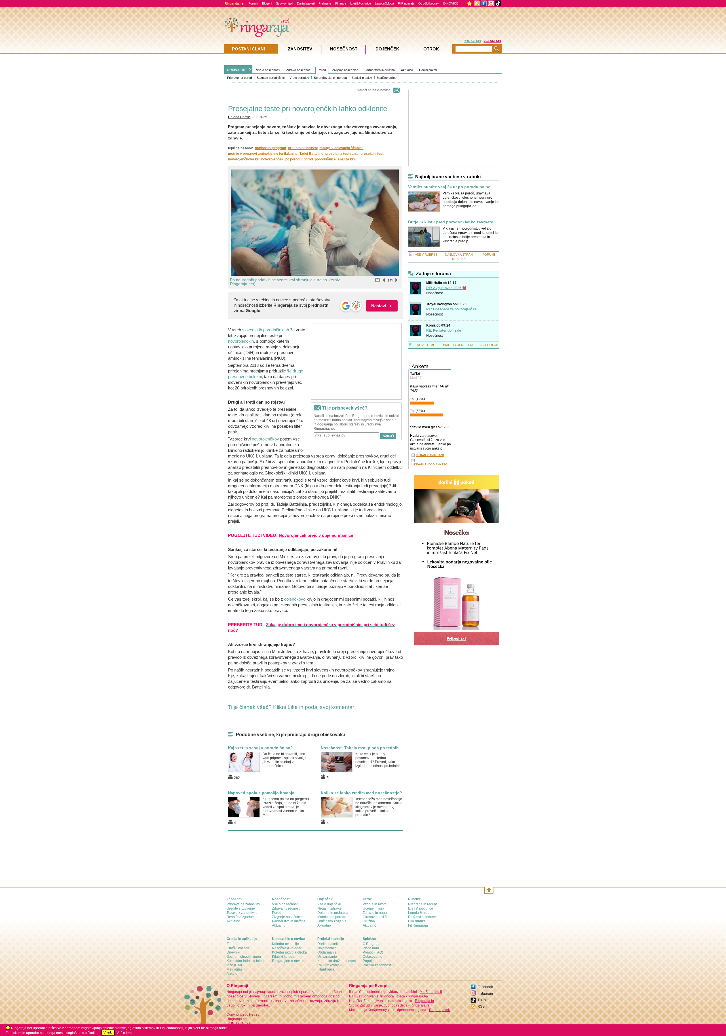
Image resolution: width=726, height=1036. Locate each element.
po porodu (293, 159)
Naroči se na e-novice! (374, 90)
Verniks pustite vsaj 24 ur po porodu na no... (451, 187)
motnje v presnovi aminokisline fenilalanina (262, 154)
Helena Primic (239, 117)
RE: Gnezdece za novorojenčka (451, 309)
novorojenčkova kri (243, 159)
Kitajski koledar (284, 957)
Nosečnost (434, 293)
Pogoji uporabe (375, 961)
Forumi (253, 3)
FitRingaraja (406, 3)
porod (308, 159)
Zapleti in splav (362, 77)
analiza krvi (347, 159)
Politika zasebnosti (377, 965)
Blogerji (267, 3)
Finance (340, 3)
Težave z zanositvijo (242, 913)
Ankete (232, 974)
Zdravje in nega (375, 913)
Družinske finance (422, 917)
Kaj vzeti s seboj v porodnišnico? (260, 748)
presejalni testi (372, 154)
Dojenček (387, 48)
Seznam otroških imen (244, 957)
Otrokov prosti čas (376, 917)
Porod (322, 70)
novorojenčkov (265, 439)
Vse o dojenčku (329, 904)
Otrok (431, 48)
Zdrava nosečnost (298, 70)
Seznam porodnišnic (271, 77)
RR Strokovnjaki (329, 965)
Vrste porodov (299, 77)
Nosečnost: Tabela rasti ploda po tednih (360, 748)
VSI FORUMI (489, 345)
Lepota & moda (420, 913)
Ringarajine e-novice (288, 961)
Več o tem (124, 1033)
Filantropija (326, 969)
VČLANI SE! (492, 41)
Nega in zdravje (329, 908)
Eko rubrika (417, 921)
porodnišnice (325, 159)
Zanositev (300, 48)
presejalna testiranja (341, 154)
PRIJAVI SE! (472, 41)
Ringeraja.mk (439, 1010)
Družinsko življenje (332, 921)
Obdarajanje (327, 952)
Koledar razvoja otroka (289, 952)
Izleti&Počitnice (360, 3)
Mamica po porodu (331, 917)
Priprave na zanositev (243, 904)
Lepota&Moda (384, 3)
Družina (369, 921)
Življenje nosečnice (345, 70)
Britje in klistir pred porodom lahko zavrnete (450, 222)
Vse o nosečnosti (268, 70)
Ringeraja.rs (419, 1005)
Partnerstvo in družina (379, 70)
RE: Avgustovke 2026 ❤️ (446, 288)
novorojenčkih (241, 341)
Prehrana (324, 3)
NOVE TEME (426, 345)
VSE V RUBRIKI (426, 254)
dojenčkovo (294, 599)
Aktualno (407, 70)
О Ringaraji (371, 944)
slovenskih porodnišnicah (265, 329)
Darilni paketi (306, 3)
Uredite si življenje (241, 908)
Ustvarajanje (327, 957)
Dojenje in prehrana (332, 913)
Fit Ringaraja (418, 925)
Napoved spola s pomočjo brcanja (261, 793)
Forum (232, 944)
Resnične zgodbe (240, 917)
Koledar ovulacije (285, 944)
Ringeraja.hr (424, 1001)
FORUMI (488, 254)
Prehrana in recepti (423, 904)
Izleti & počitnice (420, 908)
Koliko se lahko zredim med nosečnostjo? (361, 793)
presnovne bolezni (303, 148)
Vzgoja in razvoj (375, 904)
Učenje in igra (373, 908)
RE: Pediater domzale (443, 330)
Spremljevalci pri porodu (330, 77)
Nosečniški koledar (286, 948)
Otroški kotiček (428, 3)
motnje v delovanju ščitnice (342, 148)
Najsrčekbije (327, 948)
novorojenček (272, 159)
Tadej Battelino (311, 154)
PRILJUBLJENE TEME (459, 345)
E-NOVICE (450, 3)
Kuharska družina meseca (337, 961)
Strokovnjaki (284, 3)
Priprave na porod (239, 77)
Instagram (485, 993)
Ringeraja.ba (418, 996)
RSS (481, 1007)
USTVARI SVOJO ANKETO (429, 464)
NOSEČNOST (237, 69)
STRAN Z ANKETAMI (430, 455)
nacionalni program (270, 148)
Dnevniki (233, 952)
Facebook (485, 987)
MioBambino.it (431, 992)
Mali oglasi (235, 969)
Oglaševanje (372, 957)
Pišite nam (371, 948)
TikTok (482, 1000)
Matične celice (386, 77)
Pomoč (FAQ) (373, 952)
